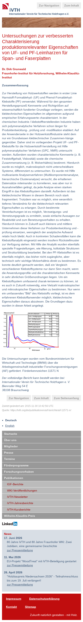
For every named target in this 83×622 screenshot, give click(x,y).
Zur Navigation (49, 5)
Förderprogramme (16, 465)
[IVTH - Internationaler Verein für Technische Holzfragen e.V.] (13, 7)
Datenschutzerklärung (44, 598)
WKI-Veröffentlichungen (22, 490)
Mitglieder (11, 446)
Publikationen (13, 478)
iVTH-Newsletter (17, 496)
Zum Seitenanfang (66, 398)
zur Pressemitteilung (20, 550)
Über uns (10, 440)
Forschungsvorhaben (19, 471)
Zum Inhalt (71, 5)
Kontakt (11, 606)
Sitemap (30, 606)
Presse (8, 452)
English (10, 425)
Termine (9, 459)
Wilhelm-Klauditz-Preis (19, 515)
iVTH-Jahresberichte (20, 503)
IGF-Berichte (15, 484)
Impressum (13, 598)
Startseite (10, 433)
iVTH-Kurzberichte (18, 509)
